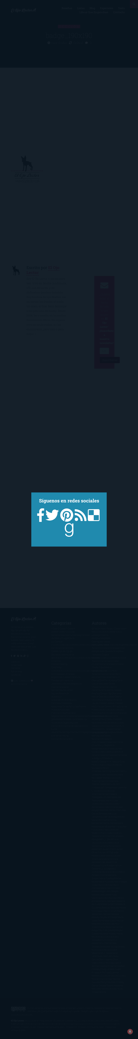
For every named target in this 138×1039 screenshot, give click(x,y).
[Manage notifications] (130, 1031)
